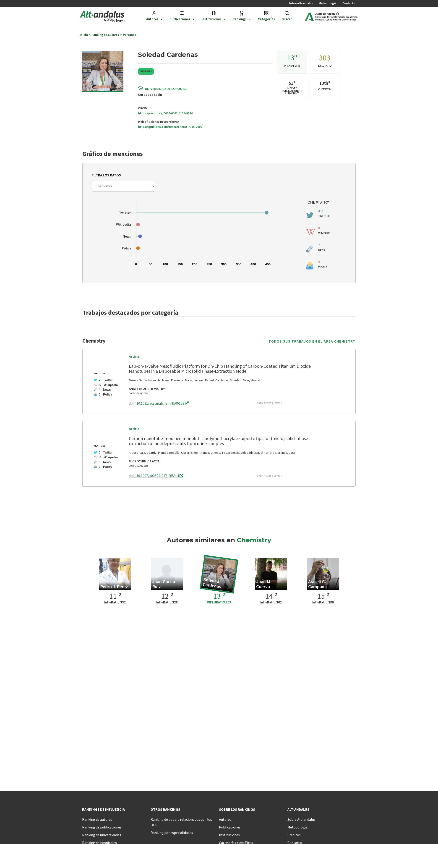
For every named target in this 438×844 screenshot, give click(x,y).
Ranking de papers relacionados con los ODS (181, 822)
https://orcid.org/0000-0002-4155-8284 (165, 113)
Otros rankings (165, 809)
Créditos (294, 835)
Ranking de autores (97, 819)
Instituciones (211, 19)
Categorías (266, 19)
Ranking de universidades (101, 835)
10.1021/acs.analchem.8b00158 (160, 403)
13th (323, 83)
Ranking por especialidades (172, 832)
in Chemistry (292, 65)
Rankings (240, 19)
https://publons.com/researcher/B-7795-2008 (170, 127)
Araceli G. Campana (317, 584)
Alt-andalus (298, 809)
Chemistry (146, 71)
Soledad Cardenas (212, 583)
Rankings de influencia (103, 809)
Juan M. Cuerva (263, 584)
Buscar (287, 19)
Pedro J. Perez (114, 586)
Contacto (348, 3)
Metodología (327, 3)
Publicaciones (179, 19)
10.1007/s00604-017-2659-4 (158, 475)
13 (290, 57)
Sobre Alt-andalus (301, 3)
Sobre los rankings (237, 809)
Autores (152, 19)
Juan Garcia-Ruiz (164, 584)
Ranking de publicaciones (102, 827)
